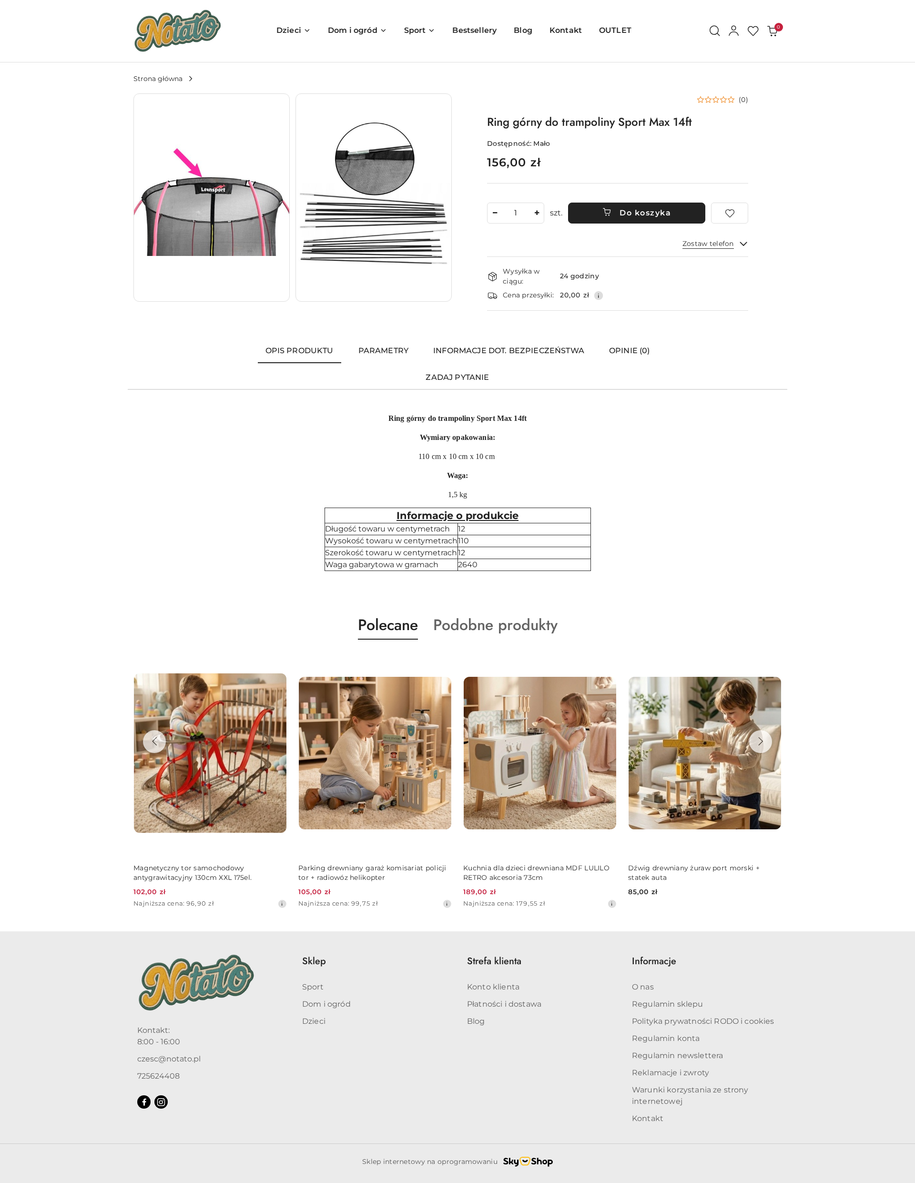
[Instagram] (161, 1102)
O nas (643, 986)
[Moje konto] (733, 31)
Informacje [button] (654, 961)
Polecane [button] (388, 625)
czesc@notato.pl (169, 1058)
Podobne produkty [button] (495, 625)
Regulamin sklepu (667, 1004)
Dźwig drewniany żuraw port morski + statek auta (694, 873)
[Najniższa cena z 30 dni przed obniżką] (282, 903)
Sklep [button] (314, 961)
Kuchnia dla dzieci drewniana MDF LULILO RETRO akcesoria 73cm (536, 873)
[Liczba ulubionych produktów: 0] (752, 31)
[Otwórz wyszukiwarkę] (714, 31)
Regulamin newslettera (677, 1055)
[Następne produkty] (760, 741)
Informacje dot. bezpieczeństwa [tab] (508, 350)
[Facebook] (144, 1102)
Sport (313, 986)
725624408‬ (158, 1076)
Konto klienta (493, 986)
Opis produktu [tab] (299, 350)
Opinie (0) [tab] (629, 350)
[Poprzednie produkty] (154, 741)
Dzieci (313, 1021)
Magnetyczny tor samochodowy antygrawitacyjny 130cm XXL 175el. (192, 873)
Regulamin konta (666, 1038)
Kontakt (647, 1118)
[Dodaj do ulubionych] (729, 213)
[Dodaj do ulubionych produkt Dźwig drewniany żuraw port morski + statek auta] (770, 662)
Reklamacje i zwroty (670, 1072)
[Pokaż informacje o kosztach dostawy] (598, 295)
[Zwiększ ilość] (536, 213)
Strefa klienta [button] (494, 961)
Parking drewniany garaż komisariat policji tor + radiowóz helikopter (372, 873)
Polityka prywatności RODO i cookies (703, 1021)
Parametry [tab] (383, 350)
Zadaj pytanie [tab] (457, 377)
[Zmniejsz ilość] (495, 213)
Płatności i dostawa (504, 1004)
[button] (211, 197)
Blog (476, 1021)
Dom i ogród (326, 1004)
